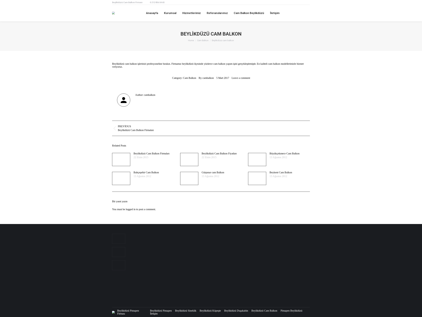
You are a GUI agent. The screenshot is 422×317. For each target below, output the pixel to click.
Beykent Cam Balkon (281, 172)
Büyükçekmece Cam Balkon (285, 153)
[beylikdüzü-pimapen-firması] (212, 279)
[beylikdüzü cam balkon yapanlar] (187, 253)
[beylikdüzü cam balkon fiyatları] (187, 266)
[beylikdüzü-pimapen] (200, 279)
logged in (131, 209)
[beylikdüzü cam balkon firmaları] (212, 266)
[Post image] (121, 159)
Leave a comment (241, 78)
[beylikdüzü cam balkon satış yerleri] (212, 253)
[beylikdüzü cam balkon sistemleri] (200, 253)
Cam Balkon (189, 78)
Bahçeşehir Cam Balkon (146, 172)
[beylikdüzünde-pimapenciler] (225, 291)
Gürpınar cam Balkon (213, 172)
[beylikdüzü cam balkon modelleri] (225, 253)
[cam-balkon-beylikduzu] (187, 241)
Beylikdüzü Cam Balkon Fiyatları (219, 153)
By (206, 78)
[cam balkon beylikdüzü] (212, 241)
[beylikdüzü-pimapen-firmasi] (225, 279)
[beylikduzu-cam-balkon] (225, 266)
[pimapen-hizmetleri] (187, 279)
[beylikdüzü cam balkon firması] (200, 266)
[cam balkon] (200, 241)
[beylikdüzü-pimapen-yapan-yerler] (200, 291)
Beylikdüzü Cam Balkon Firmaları (151, 153)
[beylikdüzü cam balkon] (225, 241)
